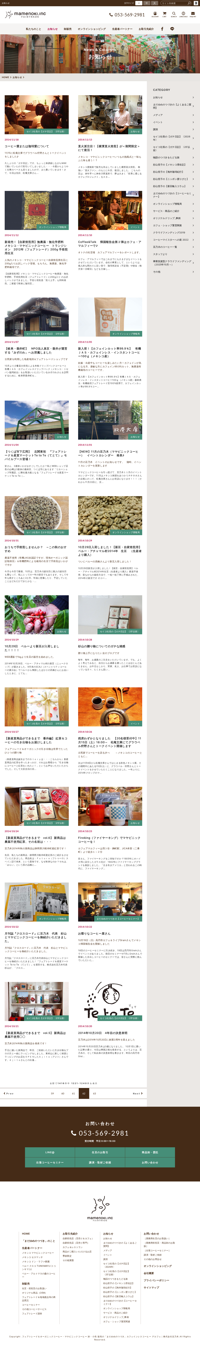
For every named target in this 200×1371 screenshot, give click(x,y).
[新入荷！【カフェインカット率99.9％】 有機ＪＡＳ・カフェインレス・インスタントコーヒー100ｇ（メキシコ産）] (110, 317)
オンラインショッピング (92, 28)
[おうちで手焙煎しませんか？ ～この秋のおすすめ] (37, 515)
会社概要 (149, 1273)
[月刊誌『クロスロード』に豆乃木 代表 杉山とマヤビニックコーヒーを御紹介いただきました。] (37, 902)
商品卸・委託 (150, 1152)
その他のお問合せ (153, 1259)
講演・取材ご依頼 (100, 1162)
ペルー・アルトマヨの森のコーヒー (39, 1275)
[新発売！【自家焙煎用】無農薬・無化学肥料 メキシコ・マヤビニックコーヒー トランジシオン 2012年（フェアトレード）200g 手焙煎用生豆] (37, 210)
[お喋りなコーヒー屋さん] (110, 902)
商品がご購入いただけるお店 (77, 1251)
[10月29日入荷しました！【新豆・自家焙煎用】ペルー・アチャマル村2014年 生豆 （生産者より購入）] (110, 515)
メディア (158, 114)
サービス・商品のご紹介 (166, 211)
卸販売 (68, 28)
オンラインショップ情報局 (52, 227)
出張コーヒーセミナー (50, 1162)
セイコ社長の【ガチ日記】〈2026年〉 (171, 138)
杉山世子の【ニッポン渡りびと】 (171, 179)
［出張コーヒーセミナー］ (157, 1250)
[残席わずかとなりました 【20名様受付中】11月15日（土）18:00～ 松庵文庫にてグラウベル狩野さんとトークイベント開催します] (110, 706)
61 (73, 1093)
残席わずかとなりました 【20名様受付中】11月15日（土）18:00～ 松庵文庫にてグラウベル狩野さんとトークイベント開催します (109, 742)
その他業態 (68, 1260)
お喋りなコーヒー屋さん (94, 933)
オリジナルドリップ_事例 (167, 218)
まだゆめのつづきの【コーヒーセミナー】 (118, 918)
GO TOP (190, 1148)
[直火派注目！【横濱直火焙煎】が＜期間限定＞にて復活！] (110, 114)
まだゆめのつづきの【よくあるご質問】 (172, 106)
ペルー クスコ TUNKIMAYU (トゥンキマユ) (39, 1267)
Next (136, 1093)
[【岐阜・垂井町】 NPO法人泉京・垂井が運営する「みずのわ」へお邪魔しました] (37, 317)
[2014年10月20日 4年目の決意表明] (110, 1001)
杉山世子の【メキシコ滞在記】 (170, 164)
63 (94, 1093)
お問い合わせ (150, 1162)
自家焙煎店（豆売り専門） (76, 1242)
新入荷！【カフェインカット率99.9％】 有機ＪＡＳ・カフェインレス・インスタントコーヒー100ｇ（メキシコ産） (109, 352)
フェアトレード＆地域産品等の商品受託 (39, 1299)
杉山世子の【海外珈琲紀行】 (168, 171)
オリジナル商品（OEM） (34, 1292)
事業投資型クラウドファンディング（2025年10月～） (172, 263)
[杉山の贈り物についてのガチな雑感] (110, 614)
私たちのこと (33, 28)
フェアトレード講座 (32, 1313)
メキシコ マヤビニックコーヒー (38, 1252)
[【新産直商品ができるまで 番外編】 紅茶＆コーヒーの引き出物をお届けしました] (37, 706)
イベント (135, 227)
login (196, 3)
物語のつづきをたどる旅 (166, 157)
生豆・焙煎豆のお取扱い (34, 1288)
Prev (10, 1093)
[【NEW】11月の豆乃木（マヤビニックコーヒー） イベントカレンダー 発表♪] (110, 420)
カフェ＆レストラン (73, 1247)
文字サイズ (129, 3)
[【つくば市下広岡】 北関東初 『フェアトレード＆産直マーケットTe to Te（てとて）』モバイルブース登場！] (37, 420)
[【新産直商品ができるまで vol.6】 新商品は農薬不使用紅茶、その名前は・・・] (37, 806)
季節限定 (67, 1256)
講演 (155, 129)
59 (52, 1093)
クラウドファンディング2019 (169, 232)
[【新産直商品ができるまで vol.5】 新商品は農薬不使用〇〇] (37, 1001)
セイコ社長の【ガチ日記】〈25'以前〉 (46, 131)
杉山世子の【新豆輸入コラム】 (170, 186)
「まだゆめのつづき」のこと (38, 1240)
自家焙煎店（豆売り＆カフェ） (78, 1238)
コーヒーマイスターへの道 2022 (170, 239)
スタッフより (160, 254)
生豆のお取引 (100, 1152)
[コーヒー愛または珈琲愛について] (37, 114)
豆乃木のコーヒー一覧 (165, 246)
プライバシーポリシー (156, 1280)
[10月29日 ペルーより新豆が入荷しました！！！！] (37, 614)
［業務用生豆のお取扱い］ (157, 1238)
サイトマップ (151, 1287)
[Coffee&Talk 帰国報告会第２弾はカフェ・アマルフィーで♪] (110, 210)
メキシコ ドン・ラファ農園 (36, 1261)
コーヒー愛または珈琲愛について (27, 146)
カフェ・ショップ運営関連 (167, 225)
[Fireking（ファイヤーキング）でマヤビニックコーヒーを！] (110, 806)
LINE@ (50, 1152)
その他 (158, 271)
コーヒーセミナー (31, 1304)
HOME (26, 1233)
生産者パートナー (122, 28)
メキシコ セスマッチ (32, 1257)
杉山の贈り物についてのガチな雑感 (101, 646)
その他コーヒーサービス (34, 1309)
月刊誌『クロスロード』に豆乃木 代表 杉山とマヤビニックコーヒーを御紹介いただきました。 (36, 937)
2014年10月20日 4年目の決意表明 (103, 1033)
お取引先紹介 (146, 28)
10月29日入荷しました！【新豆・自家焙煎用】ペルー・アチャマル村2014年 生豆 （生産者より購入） (110, 550)
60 (62, 1093)
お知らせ (53, 28)
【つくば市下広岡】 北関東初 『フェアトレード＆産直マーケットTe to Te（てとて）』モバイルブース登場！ (36, 455)
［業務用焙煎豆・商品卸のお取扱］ (159, 1244)
